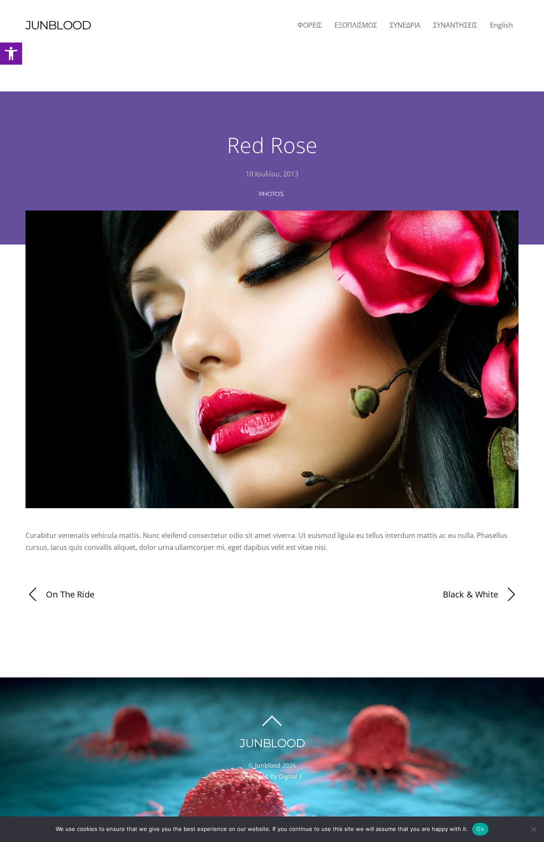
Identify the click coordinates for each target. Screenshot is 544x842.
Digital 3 (290, 776)
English (501, 25)
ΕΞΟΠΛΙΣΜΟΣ (355, 25)
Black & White (470, 594)
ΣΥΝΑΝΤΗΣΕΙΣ (455, 25)
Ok (480, 828)
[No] (533, 829)
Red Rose (272, 145)
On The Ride (70, 594)
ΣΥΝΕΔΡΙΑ (405, 25)
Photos (271, 194)
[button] (11, 54)
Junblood (267, 765)
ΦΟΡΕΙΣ (310, 25)
